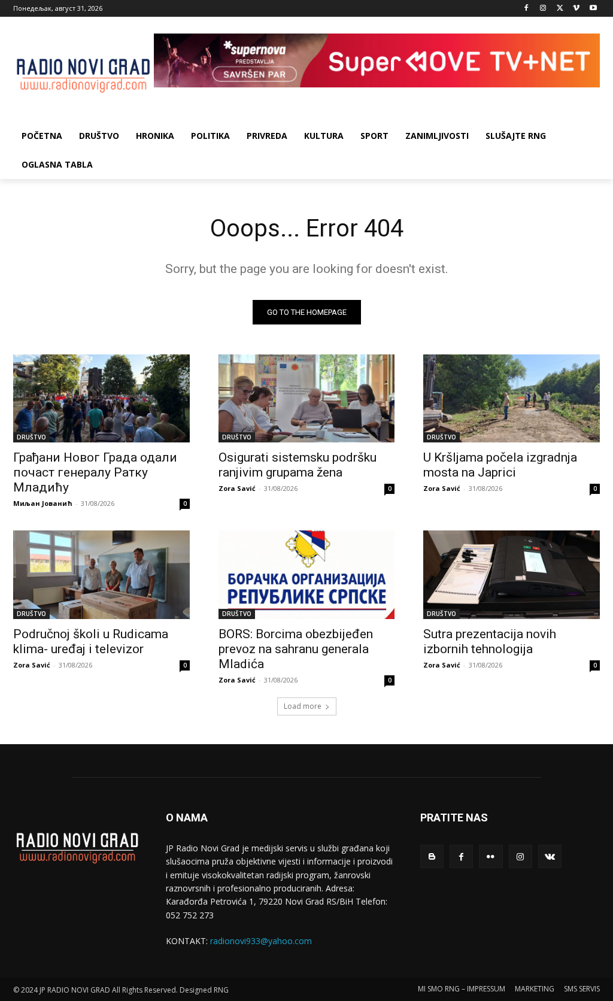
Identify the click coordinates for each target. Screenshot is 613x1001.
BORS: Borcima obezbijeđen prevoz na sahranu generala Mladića (296, 649)
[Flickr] (490, 856)
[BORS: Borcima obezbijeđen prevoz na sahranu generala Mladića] (307, 574)
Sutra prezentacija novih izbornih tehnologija (489, 641)
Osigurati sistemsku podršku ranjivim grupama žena (298, 465)
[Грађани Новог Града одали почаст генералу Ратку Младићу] (101, 398)
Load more (302, 706)
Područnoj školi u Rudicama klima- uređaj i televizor (90, 641)
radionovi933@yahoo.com (261, 941)
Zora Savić (237, 488)
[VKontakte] (550, 856)
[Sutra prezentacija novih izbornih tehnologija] (511, 574)
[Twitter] (560, 9)
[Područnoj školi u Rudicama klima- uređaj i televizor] (101, 574)
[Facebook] (526, 9)
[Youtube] (593, 9)
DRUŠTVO (31, 437)
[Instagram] (543, 9)
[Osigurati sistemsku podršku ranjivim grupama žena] (307, 398)
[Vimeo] (576, 9)
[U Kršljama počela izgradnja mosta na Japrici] (511, 398)
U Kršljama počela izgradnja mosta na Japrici (500, 465)
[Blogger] (432, 856)
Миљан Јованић (42, 503)
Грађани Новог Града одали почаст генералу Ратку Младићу (95, 472)
